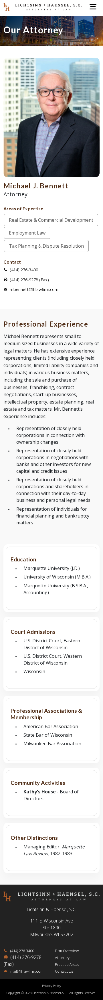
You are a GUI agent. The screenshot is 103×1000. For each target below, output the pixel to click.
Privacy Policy (51, 985)
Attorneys (63, 957)
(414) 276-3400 (24, 269)
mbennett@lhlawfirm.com (34, 289)
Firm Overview (67, 950)
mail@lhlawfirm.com (26, 971)
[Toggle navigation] (93, 6)
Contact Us (64, 971)
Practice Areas (67, 964)
